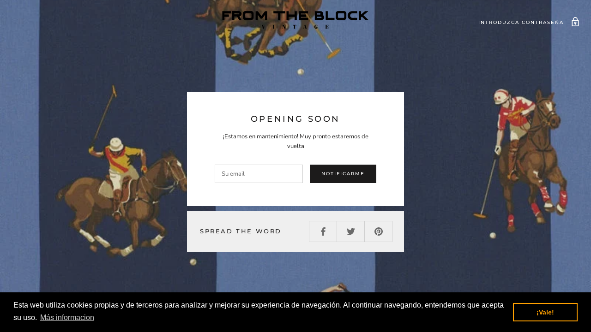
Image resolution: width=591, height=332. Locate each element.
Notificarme (343, 174)
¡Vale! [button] (545, 312)
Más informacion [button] (67, 317)
